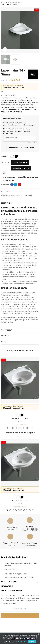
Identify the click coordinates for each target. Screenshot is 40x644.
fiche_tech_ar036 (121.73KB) (21, 195)
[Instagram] (24, 621)
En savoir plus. (22, 641)
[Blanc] (12, 156)
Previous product (31, 3)
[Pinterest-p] (20, 621)
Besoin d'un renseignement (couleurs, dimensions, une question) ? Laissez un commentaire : (17, 131)
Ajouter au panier (20, 162)
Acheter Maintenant (21, 168)
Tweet (15, 184)
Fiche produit (6, 330)
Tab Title (5, 336)
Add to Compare (9, 177)
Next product (37, 3)
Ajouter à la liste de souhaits (28, 177)
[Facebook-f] (15, 621)
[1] (20, 615)
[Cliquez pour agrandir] (5, 49)
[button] (3, 30)
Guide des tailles (9, 180)
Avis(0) (3, 341)
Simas (20, 421)
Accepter (31, 641)
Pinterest (19, 184)
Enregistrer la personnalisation (21, 147)
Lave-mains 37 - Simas (20, 419)
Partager (12, 184)
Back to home (34, 3)
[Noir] (16, 156)
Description (6, 203)
